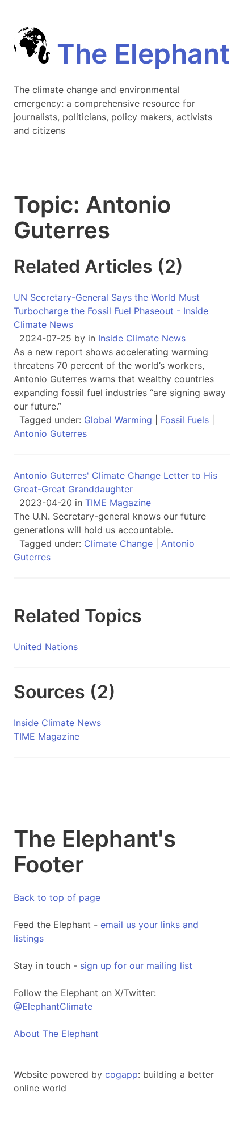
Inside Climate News (142, 338)
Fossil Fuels (185, 419)
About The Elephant (56, 1033)
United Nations (46, 646)
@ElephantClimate (53, 1006)
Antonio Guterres (50, 433)
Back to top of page (57, 897)
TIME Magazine (118, 502)
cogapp (121, 1074)
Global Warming (118, 419)
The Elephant (140, 53)
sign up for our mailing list (136, 965)
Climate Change (118, 543)
